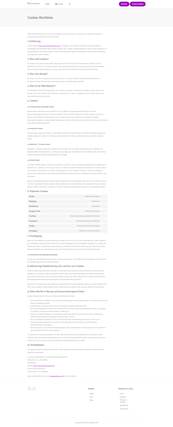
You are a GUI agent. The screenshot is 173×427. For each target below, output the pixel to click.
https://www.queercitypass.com (49, 46)
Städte (47, 4)
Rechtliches (124, 405)
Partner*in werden (123, 401)
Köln (91, 397)
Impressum (124, 409)
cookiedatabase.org (56, 376)
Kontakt (123, 397)
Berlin (92, 394)
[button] (69, 4)
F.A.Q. (122, 394)
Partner (124, 4)
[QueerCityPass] (33, 3)
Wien (91, 400)
